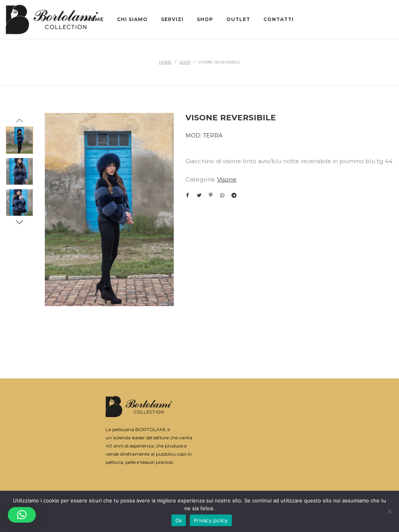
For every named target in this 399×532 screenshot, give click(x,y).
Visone (227, 179)
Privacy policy (211, 520)
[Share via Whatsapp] (222, 195)
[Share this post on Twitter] (199, 195)
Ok (178, 520)
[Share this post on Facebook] (187, 195)
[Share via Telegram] (234, 195)
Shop (185, 62)
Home (165, 62)
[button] (22, 515)
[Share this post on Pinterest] (211, 195)
